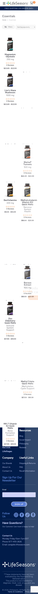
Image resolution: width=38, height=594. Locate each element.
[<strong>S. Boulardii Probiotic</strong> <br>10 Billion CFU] (10, 125)
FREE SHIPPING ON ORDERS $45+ (19, 8)
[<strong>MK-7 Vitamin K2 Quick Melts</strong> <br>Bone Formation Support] (10, 401)
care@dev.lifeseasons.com (19, 544)
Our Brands (7, 463)
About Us (6, 467)
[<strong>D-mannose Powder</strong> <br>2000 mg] (27, 320)
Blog (21, 436)
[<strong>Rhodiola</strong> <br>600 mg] (27, 243)
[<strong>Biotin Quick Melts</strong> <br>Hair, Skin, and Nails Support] (10, 361)
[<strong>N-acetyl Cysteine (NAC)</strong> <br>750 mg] (10, 162)
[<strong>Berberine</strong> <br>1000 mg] (27, 53)
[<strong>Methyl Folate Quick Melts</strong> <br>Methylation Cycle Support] (27, 361)
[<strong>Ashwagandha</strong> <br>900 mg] (27, 89)
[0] (31, 4)
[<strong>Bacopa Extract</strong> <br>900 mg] (27, 273)
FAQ (21, 467)
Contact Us (7, 471)
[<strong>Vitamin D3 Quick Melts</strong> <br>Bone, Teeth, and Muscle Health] (10, 243)
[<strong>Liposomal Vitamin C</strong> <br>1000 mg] (27, 125)
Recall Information (27, 471)
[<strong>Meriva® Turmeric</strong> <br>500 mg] (27, 152)
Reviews (22, 447)
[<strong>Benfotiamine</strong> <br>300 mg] (10, 190)
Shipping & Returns (27, 463)
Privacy (28, 592)
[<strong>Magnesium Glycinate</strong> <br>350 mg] (10, 44)
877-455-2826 (15, 541)
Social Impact (25, 440)
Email (5, 490)
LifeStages (7, 451)
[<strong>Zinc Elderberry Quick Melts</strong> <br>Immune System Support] (10, 308)
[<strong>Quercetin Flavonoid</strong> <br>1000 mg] (10, 282)
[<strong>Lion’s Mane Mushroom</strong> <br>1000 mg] (10, 80)
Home (4, 20)
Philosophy (23, 443)
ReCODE (6, 447)
